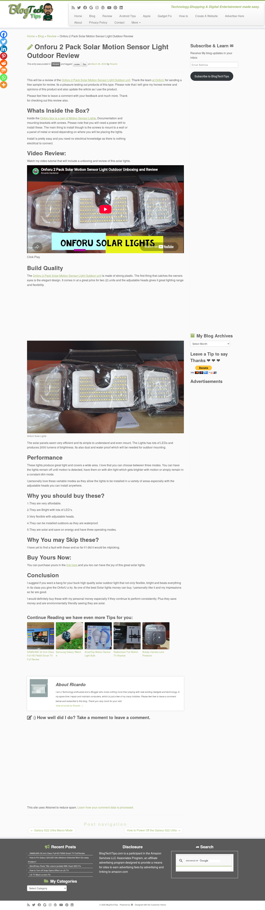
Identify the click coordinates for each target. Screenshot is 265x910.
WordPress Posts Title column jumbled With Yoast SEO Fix (55, 865)
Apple (147, 16)
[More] (3, 84)
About (78, 22)
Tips (84, 64)
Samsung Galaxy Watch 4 (68, 653)
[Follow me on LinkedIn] (122, 7)
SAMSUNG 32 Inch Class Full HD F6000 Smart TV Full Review (40, 655)
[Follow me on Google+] (92, 7)
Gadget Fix (165, 16)
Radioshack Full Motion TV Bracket (126, 653)
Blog (92, 16)
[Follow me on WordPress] (104, 7)
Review (107, 16)
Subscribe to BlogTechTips (212, 76)
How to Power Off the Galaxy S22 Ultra (153, 830)
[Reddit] (3, 63)
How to (183, 16)
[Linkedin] (3, 48)
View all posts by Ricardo (69, 705)
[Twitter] (3, 41)
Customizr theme (158, 904)
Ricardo (114, 63)
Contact (119, 22)
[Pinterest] (3, 56)
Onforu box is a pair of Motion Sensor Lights (68, 118)
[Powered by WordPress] (132, 904)
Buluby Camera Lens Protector (153, 653)
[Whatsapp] (3, 77)
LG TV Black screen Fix (40, 874)
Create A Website (206, 16)
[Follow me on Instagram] (98, 7)
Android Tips (127, 16)
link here (72, 565)
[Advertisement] (157, 117)
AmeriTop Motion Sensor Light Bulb (98, 653)
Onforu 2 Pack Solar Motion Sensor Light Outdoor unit (96, 80)
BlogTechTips (112, 904)
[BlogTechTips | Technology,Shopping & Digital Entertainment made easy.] (30, 12)
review (77, 64)
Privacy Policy (98, 22)
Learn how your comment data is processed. (106, 807)
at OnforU (158, 80)
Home (78, 16)
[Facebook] (3, 34)
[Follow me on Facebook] (86, 7)
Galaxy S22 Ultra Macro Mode (52, 830)
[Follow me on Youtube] (110, 7)
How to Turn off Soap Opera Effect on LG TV (49, 870)
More (135, 22)
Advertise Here (234, 16)
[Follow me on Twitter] (80, 7)
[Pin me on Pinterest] (117, 7)
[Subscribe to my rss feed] (74, 7)
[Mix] (3, 70)
